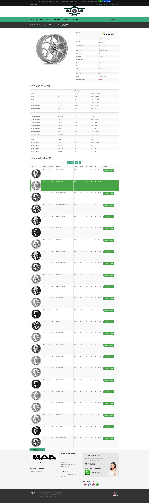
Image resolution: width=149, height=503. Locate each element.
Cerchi (49, 19)
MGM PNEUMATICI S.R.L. (50, 492)
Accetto (100, 1)
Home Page (34, 19)
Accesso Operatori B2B (36, 471)
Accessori (75, 19)
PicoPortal (46, 496)
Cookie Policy (107, 1)
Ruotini (66, 19)
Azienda (100, 4)
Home (96, 4)
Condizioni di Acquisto (108, 4)
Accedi (113, 19)
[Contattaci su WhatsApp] (145, 365)
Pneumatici (57, 19)
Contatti (117, 4)
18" (76, 162)
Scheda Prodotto (108, 170)
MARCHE (42, 19)
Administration (47, 498)
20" (80, 162)
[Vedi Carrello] (118, 18)
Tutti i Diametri (70, 162)
